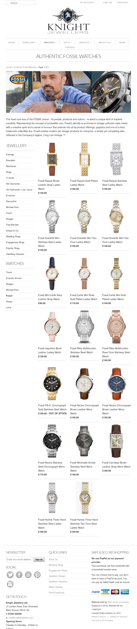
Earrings (10, 154)
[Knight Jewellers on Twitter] (10, 578)
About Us (105, 42)
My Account (87, 2)
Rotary (9, 301)
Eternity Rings (13, 248)
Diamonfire (11, 201)
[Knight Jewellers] (68, 21)
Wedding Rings (13, 236)
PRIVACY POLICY (99, 616)
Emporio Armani (14, 278)
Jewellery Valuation (58, 581)
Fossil (9, 213)
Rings (9, 172)
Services (85, 42)
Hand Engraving (56, 592)
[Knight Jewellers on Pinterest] (37, 578)
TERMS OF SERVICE (118, 616)
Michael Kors (12, 207)
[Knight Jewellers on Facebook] (19, 578)
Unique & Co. (12, 230)
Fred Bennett (12, 224)
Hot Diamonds (13, 183)
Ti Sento (10, 177)
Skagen (9, 218)
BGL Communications (118, 602)
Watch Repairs (56, 587)
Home (11, 42)
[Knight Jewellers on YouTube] (28, 578)
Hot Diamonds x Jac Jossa (19, 189)
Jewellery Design (57, 575)
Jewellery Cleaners (15, 254)
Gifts (68, 42)
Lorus (8, 307)
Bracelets (10, 160)
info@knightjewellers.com (21, 617)
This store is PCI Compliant (102, 620)
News (122, 42)
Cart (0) (107, 2)
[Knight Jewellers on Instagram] (10, 587)
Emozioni (10, 195)
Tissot (9, 272)
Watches (50, 42)
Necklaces (11, 166)
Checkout (122, 2)
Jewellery (30, 42)
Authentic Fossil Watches (68, 56)
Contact (70, 47)
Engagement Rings (15, 242)
